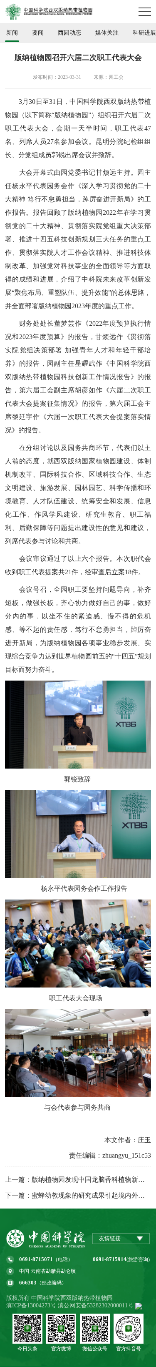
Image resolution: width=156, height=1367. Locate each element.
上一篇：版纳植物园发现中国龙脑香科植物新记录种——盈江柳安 (78, 1179)
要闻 (38, 33)
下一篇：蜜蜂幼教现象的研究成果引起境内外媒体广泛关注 (78, 1195)
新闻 (12, 33)
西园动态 (69, 33)
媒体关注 (107, 33)
